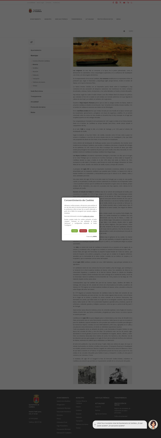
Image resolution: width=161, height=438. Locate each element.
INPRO (95, 236)
